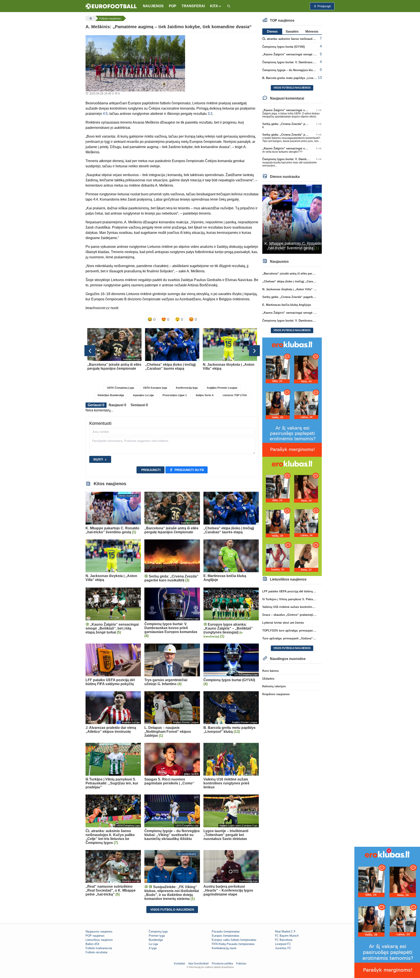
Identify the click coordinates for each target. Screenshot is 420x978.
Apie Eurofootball (198, 963)
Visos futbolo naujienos (172, 909)
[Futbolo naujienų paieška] (228, 6)
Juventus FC (283, 948)
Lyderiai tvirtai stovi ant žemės (283, 622)
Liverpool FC (283, 944)
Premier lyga (157, 935)
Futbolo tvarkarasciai (99, 948)
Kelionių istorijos (274, 686)
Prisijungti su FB (189, 470)
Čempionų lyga (158, 931)
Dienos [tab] (272, 31)
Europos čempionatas (225, 935)
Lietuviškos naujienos (99, 939)
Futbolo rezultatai (96, 952)
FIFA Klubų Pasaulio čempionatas (233, 944)
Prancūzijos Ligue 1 (175, 395)
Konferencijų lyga (187, 387)
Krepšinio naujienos (276, 694)
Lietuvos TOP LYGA (235, 395)
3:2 (210, 113)
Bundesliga (156, 939)
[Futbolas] (90, 18)
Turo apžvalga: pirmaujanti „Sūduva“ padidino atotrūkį (299, 638)
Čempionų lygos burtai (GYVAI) (283, 46)
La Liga (153, 944)
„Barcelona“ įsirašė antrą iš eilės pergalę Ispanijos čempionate (305, 273)
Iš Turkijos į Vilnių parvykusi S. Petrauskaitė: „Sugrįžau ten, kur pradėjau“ (312, 599)
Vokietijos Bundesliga (110, 395)
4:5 (105, 113)
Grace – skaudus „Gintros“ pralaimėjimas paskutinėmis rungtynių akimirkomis (316, 614)
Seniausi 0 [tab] (139, 405)
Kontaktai (179, 963)
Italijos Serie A (205, 395)
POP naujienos (95, 935)
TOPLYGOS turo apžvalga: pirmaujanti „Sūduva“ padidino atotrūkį (307, 630)
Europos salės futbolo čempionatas (234, 939)
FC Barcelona (283, 939)
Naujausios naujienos (99, 931)
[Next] (254, 350)
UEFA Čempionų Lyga (120, 387)
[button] (215, 6)
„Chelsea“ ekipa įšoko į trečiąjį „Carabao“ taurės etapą (299, 281)
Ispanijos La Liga (143, 395)
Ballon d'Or (92, 944)
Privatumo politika (222, 963)
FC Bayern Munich (287, 935)
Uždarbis (268, 678)
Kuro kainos (270, 670)
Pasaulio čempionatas (226, 931)
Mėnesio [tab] (311, 31)
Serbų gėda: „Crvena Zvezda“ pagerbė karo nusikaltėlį (299, 124)
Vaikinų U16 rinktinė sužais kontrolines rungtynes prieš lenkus (304, 607)
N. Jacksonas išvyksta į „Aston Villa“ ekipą (291, 289)
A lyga (153, 948)
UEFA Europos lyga (155, 387)
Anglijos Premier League (222, 387)
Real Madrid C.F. (285, 931)
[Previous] (89, 350)
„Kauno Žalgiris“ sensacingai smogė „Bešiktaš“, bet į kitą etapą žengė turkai (314, 54)
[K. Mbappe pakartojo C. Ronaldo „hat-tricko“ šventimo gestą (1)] (292, 219)
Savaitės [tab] (292, 31)
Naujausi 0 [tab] (117, 405)
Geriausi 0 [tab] (96, 405)
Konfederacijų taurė (224, 948)
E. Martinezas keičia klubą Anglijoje (286, 304)
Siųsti (98, 459)
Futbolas (241, 963)
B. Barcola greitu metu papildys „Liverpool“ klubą (296, 78)
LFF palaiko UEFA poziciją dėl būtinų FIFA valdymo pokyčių (303, 591)
